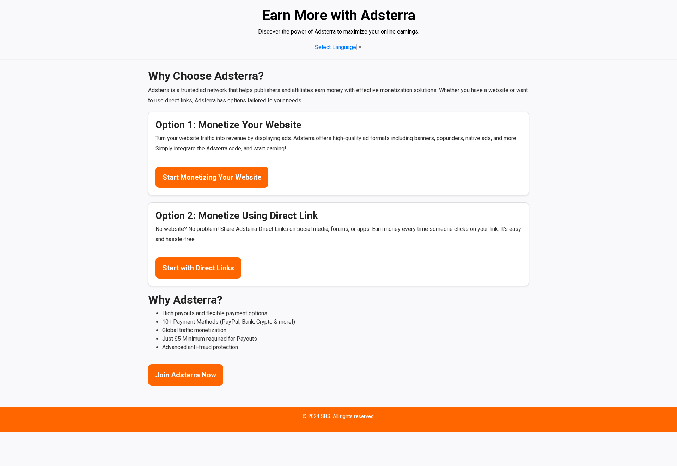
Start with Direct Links (198, 268)
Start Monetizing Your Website (212, 177)
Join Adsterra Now (185, 375)
